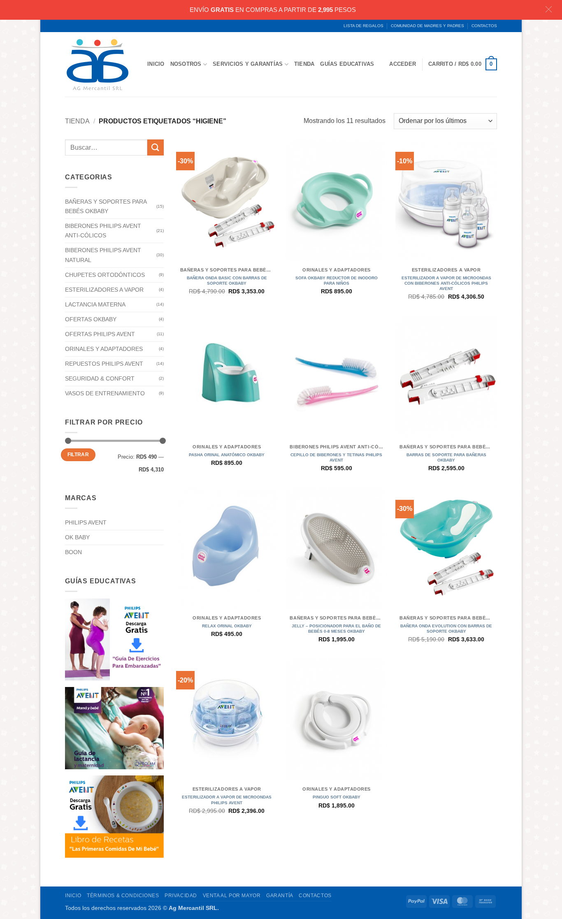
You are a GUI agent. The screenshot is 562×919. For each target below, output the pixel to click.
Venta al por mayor (232, 895)
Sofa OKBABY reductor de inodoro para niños (336, 280)
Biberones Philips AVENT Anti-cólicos (103, 231)
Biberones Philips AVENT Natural (103, 255)
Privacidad (181, 895)
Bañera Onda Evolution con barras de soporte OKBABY (446, 629)
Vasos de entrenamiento (105, 393)
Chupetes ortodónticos (105, 275)
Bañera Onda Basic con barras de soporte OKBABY (227, 280)
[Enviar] (155, 147)
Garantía (279, 895)
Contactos (484, 25)
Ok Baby (77, 537)
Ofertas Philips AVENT (100, 334)
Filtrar (78, 454)
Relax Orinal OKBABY (227, 626)
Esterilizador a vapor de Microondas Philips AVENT (227, 800)
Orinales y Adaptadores (104, 349)
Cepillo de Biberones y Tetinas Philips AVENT (336, 457)
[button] (462, 64)
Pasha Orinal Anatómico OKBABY (227, 455)
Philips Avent (86, 522)
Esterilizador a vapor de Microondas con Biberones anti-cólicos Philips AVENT (446, 283)
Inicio (156, 64)
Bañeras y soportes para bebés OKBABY (105, 206)
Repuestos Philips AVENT (104, 363)
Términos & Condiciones (123, 895)
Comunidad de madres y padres (427, 25)
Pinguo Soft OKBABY (336, 797)
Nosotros (186, 64)
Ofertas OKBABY (90, 319)
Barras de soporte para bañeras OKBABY (446, 457)
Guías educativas (347, 64)
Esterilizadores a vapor (104, 289)
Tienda (304, 64)
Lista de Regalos (363, 25)
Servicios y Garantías (248, 64)
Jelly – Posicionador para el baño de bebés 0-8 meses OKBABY (336, 629)
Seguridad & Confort (100, 378)
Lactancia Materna (95, 304)
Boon (73, 552)
